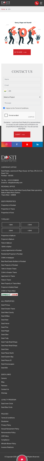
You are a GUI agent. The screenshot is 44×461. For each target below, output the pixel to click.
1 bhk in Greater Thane (8, 269)
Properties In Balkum (8, 235)
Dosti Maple (5, 331)
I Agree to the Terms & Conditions (17, 108)
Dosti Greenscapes (7, 364)
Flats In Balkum (6, 243)
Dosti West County (7, 312)
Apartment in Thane (8, 276)
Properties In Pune (7, 213)
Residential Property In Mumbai (12, 254)
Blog (2, 382)
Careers (4, 378)
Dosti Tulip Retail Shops (9, 342)
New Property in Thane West (11, 283)
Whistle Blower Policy (8, 443)
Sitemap (4, 393)
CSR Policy (5, 436)
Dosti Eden (5, 349)
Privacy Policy (6, 425)
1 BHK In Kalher (6, 246)
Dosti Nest (4, 320)
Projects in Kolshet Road (9, 287)
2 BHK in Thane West (8, 291)
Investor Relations (7, 447)
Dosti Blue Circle (6, 407)
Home (3, 9)
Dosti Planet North (7, 353)
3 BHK (11, 230)
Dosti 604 (4, 368)
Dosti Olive (4, 334)
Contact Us (5, 389)
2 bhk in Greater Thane (9, 272)
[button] (5, 91)
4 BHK (30, 230)
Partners (4, 385)
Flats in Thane (6, 280)
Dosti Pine (4, 327)
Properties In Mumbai (8, 205)
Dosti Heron (5, 323)
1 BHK (11, 225)
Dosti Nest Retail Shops (9, 345)
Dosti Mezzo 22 (6, 360)
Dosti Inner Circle (7, 403)
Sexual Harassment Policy (10, 429)
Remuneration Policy (8, 432)
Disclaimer (5, 421)
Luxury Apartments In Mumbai (11, 250)
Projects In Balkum (7, 239)
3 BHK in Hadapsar (7, 258)
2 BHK (30, 225)
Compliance (5, 440)
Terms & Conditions (8, 418)
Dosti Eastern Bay (7, 357)
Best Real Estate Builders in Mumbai (13, 261)
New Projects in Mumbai (9, 265)
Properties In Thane (8, 209)
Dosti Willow (5, 316)
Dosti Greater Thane (8, 309)
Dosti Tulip (4, 338)
